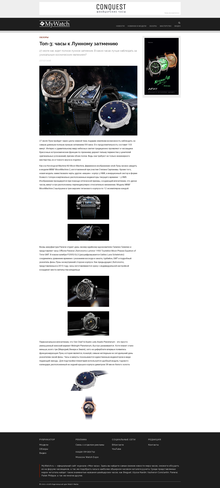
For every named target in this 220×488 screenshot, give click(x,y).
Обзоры (153, 26)
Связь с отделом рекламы (90, 444)
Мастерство (165, 26)
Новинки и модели (137, 26)
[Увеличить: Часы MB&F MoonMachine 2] (88, 207)
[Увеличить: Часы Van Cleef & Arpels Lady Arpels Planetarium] (88, 381)
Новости (120, 26)
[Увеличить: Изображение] (88, 408)
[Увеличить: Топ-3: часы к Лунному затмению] (88, 100)
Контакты (153, 444)
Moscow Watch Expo (87, 457)
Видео (178, 26)
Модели (43, 444)
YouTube (116, 449)
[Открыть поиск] (179, 23)
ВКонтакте (118, 444)
